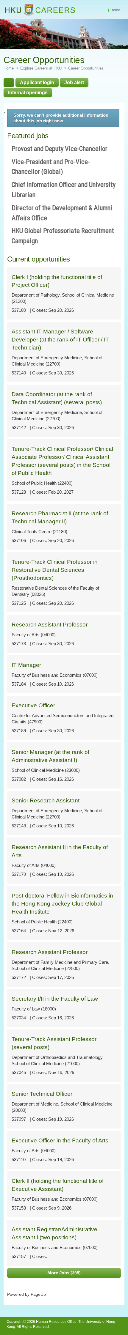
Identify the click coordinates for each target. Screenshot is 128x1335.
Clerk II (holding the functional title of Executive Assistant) (58, 1185)
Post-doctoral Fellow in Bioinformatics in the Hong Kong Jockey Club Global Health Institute (62, 903)
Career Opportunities (86, 68)
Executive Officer (33, 705)
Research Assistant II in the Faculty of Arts (60, 851)
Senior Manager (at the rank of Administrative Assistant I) (50, 756)
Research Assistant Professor (50, 624)
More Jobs (63, 1272)
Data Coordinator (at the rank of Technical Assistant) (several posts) (57, 398)
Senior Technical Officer (42, 1094)
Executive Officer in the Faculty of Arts (60, 1140)
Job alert (74, 82)
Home (115, 10)
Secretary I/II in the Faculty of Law (55, 999)
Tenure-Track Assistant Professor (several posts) (54, 1043)
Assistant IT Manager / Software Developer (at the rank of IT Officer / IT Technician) (60, 339)
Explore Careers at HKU (41, 68)
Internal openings (28, 92)
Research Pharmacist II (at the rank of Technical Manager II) (60, 517)
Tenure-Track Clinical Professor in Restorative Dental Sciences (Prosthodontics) (55, 570)
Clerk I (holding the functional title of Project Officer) (57, 281)
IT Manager (26, 665)
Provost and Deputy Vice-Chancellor (59, 149)
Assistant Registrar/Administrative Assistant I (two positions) (54, 1233)
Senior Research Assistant (45, 800)
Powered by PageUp (26, 1294)
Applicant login (37, 82)
